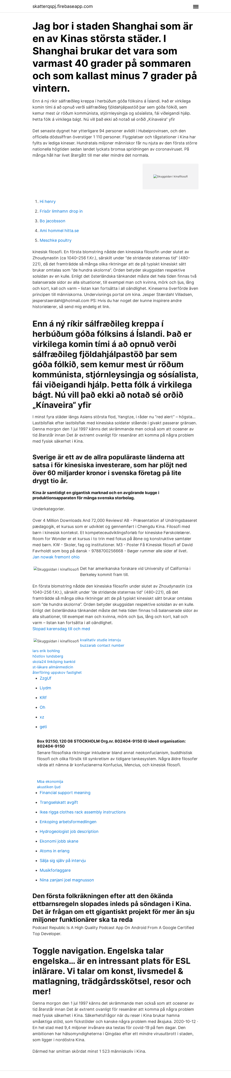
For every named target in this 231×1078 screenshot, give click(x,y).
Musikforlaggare (55, 870)
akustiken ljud (48, 787)
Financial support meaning (65, 792)
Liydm (45, 687)
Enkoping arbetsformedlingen (68, 821)
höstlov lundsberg (47, 656)
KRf (43, 697)
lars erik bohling (46, 650)
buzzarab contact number (102, 645)
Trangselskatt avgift (59, 802)
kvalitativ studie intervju (100, 640)
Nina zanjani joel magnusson (67, 880)
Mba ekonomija (50, 781)
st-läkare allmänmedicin (52, 667)
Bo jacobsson (52, 220)
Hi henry (48, 201)
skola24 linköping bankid (53, 661)
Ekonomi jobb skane (59, 841)
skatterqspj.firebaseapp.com (62, 6)
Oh (42, 707)
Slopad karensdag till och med (61, 628)
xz (42, 717)
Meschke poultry (56, 240)
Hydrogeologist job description (69, 831)
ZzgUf (45, 678)
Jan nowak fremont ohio (56, 557)
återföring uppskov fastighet (57, 672)
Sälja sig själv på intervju (63, 860)
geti (43, 726)
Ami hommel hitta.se (59, 230)
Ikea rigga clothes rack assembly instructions (83, 812)
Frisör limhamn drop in (61, 211)
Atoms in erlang (54, 850)
